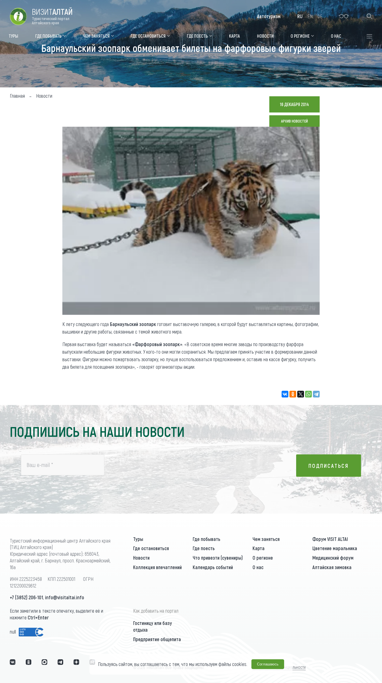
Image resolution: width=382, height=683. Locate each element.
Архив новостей (294, 121)
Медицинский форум (332, 558)
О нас (258, 567)
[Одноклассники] (292, 394)
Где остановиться (151, 548)
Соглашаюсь (268, 664)
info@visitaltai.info (64, 597)
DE (319, 16)
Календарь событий (213, 567)
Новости (141, 558)
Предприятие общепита (157, 639)
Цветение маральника (334, 548)
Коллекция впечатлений (157, 567)
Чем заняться (266, 539)
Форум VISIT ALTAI (330, 539)
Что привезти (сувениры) (218, 558)
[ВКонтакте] (285, 394)
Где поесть (204, 548)
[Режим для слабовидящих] (343, 16)
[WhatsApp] (308, 394)
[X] (300, 394)
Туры (138, 539)
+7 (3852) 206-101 (26, 597)
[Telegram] (316, 394)
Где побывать (206, 539)
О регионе (263, 558)
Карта (259, 548)
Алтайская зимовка (332, 567)
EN (310, 16)
